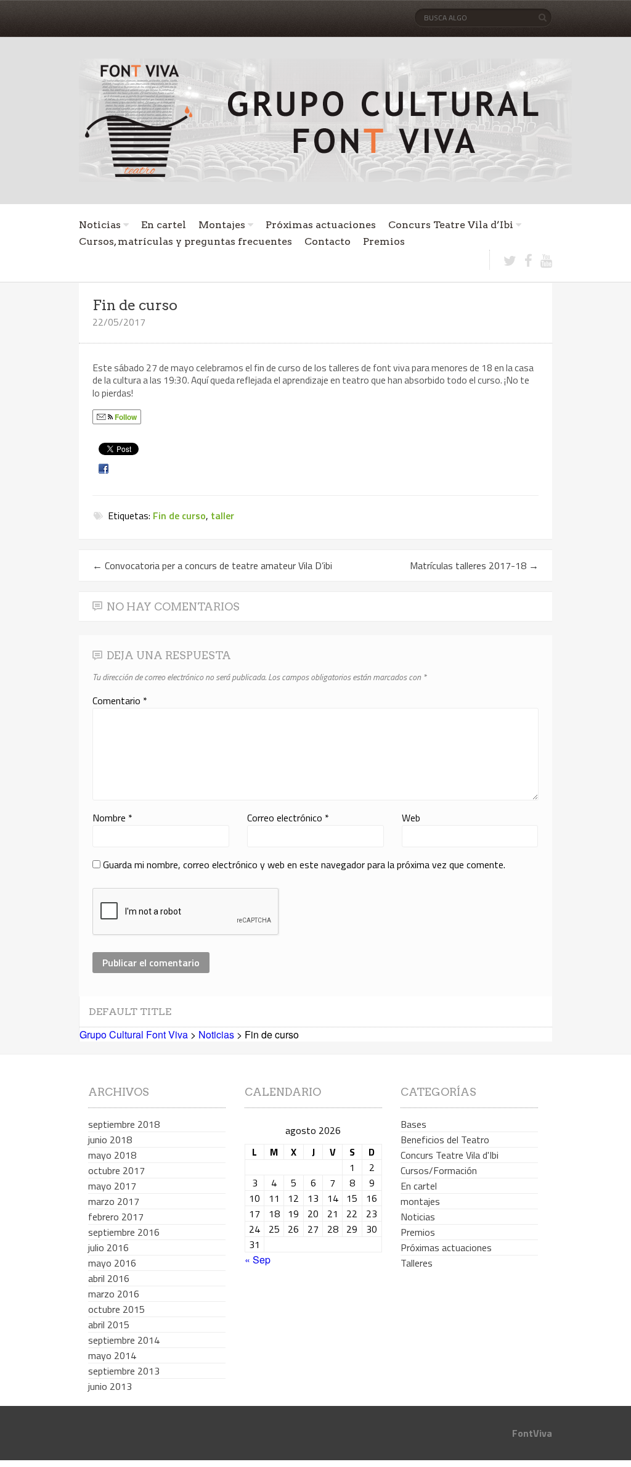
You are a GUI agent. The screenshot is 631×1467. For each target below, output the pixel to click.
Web (411, 817)
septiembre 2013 (124, 1370)
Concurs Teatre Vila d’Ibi (450, 225)
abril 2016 (108, 1278)
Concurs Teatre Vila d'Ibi (450, 1155)
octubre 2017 (116, 1170)
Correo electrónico (288, 817)
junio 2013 (110, 1386)
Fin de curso (179, 515)
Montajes (221, 225)
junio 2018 (110, 1139)
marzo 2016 (113, 1293)
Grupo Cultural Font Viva (133, 1034)
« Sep (258, 1259)
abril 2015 (108, 1324)
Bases (413, 1124)
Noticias (100, 225)
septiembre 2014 (124, 1340)
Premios (384, 241)
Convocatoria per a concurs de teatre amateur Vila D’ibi (212, 565)
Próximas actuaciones (321, 225)
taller (222, 515)
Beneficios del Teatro (445, 1139)
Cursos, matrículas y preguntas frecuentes (185, 241)
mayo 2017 (112, 1185)
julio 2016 (108, 1247)
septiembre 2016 (124, 1232)
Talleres (417, 1262)
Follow (125, 416)
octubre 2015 (116, 1309)
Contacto (327, 241)
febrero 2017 (116, 1216)
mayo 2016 (112, 1262)
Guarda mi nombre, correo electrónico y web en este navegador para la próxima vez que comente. (304, 864)
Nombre (112, 817)
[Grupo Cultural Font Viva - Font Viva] (325, 120)
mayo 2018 (112, 1155)
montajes (420, 1201)
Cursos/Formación (439, 1170)
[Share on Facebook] (105, 468)
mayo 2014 (112, 1355)
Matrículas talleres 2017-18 (474, 565)
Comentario (119, 700)
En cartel (163, 225)
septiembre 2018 (124, 1124)
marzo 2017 (113, 1201)
